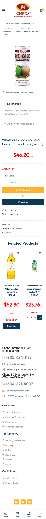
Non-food (10, 454)
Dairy (8, 450)
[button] (41, 292)
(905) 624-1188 (19, 357)
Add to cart (24, 190)
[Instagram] (29, 501)
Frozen (8, 459)
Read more (12, 326)
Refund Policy (12, 478)
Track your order (13, 412)
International (14, 29)
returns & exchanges (15, 417)
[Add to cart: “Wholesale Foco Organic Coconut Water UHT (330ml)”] (39, 317)
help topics (10, 422)
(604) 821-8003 (19, 383)
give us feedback (14, 426)
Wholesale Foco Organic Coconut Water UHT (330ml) (34, 290)
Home (4, 29)
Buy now (24, 202)
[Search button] (42, 23)
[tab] (23, 104)
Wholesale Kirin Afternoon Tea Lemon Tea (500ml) (11, 290)
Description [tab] (14, 103)
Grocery (9, 445)
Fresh (8, 464)
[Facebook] (23, 501)
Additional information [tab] (20, 123)
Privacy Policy (12, 483)
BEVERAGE (27, 29)
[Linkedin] (16, 501)
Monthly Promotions (15, 440)
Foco (8, 232)
